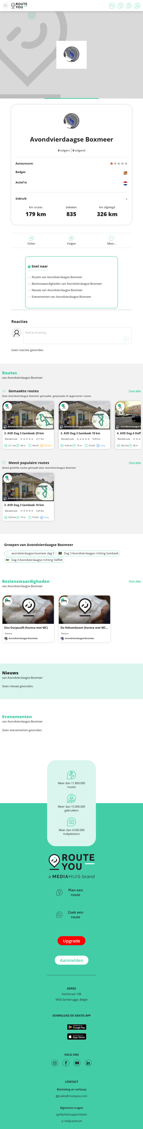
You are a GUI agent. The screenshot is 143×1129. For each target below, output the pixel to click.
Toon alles (135, 391)
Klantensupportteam (73, 1114)
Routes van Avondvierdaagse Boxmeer (56, 277)
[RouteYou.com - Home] (19, 5)
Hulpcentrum (73, 1121)
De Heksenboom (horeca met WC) (84, 628)
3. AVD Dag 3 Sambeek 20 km (24, 433)
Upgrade (71, 941)
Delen (31, 243)
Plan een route (75, 892)
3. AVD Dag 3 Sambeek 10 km (80, 433)
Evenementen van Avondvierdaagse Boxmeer (61, 297)
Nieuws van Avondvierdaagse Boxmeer (57, 290)
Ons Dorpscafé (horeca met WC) (26, 628)
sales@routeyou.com (73, 1096)
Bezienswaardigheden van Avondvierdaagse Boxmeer (66, 284)
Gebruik (21, 198)
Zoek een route (75, 914)
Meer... (111, 243)
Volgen (71, 243)
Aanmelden (71, 960)
